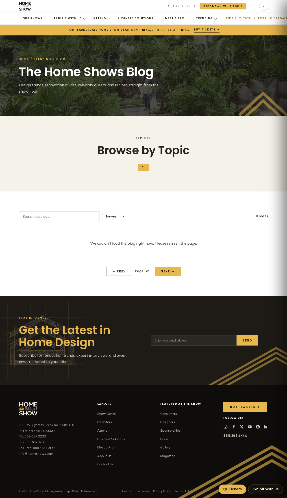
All (143, 167)
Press (164, 439)
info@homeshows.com (36, 454)
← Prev (119, 271)
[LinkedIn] (266, 426)
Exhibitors (104, 422)
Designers (167, 422)
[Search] (253, 6)
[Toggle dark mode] (263, 6)
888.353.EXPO (235, 435)
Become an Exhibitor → (223, 6)
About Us (104, 456)
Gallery (165, 447)
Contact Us (105, 464)
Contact (127, 491)
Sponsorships (170, 430)
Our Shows (33, 18)
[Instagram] (225, 426)
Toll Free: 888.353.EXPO (37, 448)
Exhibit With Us (68, 18)
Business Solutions (136, 18)
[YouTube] (250, 426)
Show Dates (106, 414)
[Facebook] (233, 426)
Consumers (168, 414)
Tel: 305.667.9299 (32, 436)
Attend (99, 18)
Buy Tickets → (207, 29)
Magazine (167, 456)
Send (247, 340)
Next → (167, 271)
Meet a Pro (175, 18)
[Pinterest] (258, 426)
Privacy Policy (162, 491)
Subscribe (143, 491)
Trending (204, 18)
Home (24, 59)
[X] (241, 426)
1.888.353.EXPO (183, 6)
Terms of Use (183, 491)
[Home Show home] (25, 6)
